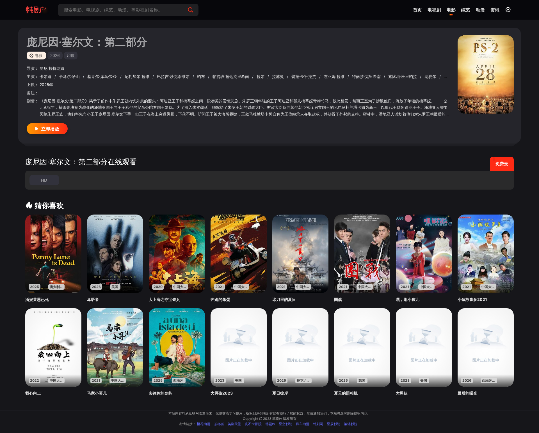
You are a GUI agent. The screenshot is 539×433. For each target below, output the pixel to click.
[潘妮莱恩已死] (53, 254)
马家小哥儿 (97, 393)
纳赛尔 (430, 76)
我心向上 (33, 393)
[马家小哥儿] (115, 347)
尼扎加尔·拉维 (137, 76)
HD (44, 180)
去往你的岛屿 (160, 393)
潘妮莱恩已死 (37, 299)
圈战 (338, 299)
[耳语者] (115, 254)
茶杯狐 (219, 424)
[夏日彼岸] (300, 347)
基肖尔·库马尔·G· (102, 76)
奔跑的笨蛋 (220, 299)
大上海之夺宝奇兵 (164, 299)
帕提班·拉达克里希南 (231, 76)
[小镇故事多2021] (486, 254)
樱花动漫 (203, 424)
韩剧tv (270, 424)
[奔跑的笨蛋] (239, 254)
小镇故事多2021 (472, 299)
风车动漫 (302, 424)
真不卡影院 (253, 424)
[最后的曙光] (486, 347)
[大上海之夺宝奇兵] (177, 254)
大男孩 (402, 393)
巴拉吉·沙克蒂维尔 (174, 76)
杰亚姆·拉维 (335, 76)
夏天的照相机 (346, 393)
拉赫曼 (278, 76)
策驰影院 (350, 424)
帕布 (201, 76)
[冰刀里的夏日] (300, 254)
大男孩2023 (222, 393)
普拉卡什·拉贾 (304, 76)
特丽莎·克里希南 (367, 76)
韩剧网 (318, 424)
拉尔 (261, 76)
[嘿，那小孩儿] (424, 254)
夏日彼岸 (280, 393)
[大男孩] (424, 347)
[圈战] (362, 254)
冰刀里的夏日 (284, 299)
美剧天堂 (234, 424)
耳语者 (93, 299)
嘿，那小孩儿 (407, 299)
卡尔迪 (46, 76)
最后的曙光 (467, 393)
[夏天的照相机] (362, 347)
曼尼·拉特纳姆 (52, 68)
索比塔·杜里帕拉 (403, 76)
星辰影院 (333, 424)
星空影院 (285, 424)
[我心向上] (53, 347)
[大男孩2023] (239, 347)
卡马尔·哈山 (70, 76)
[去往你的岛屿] (177, 347)
